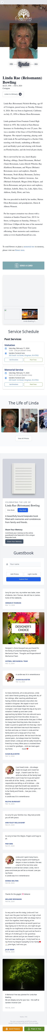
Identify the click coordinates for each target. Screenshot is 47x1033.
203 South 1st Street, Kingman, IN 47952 (24, 355)
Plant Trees (33, 360)
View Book (10, 510)
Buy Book (22, 510)
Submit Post (23, 579)
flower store (19, 250)
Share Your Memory (14, 541)
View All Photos (23, 438)
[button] (23, 628)
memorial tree (29, 246)
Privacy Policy (17, 1023)
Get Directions (13, 360)
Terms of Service (29, 1023)
